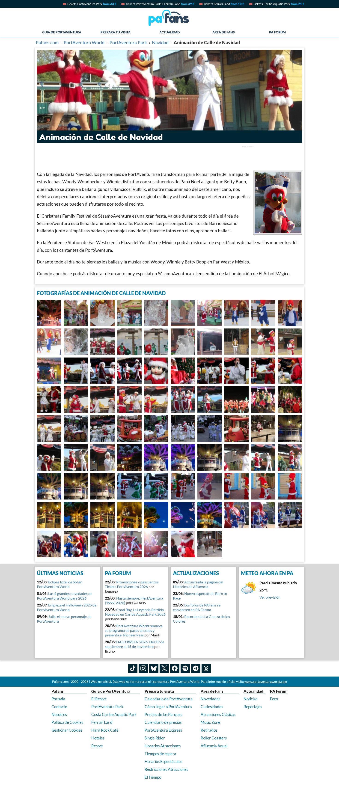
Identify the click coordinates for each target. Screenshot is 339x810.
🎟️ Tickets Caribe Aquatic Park (276, 4)
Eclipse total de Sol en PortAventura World (59, 584)
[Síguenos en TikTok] (132, 668)
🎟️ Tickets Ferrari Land (221, 4)
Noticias (250, 698)
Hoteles (97, 738)
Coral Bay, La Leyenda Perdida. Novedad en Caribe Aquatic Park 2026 (135, 611)
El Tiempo (153, 777)
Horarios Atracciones (163, 745)
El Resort (99, 698)
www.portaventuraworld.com (265, 681)
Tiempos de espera (160, 753)
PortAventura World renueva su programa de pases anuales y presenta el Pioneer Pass (134, 630)
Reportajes (253, 706)
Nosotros (59, 714)
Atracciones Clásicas (218, 714)
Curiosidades (212, 706)
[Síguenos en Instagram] (143, 668)
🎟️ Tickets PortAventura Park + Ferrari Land (157, 4)
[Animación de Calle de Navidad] (49, 313)
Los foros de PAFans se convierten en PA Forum (196, 607)
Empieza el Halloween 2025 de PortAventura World (66, 607)
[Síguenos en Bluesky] (153, 668)
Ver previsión (269, 597)
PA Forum (277, 32)
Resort (97, 745)
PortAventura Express (163, 730)
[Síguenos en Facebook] (174, 668)
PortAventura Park (107, 706)
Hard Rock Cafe (105, 730)
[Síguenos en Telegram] (195, 668)
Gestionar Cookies (66, 730)
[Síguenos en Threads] (206, 668)
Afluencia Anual (214, 745)
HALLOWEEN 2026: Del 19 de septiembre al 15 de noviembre (134, 644)
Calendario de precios (163, 722)
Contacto (59, 706)
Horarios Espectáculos (163, 761)
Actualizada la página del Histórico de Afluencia (198, 584)
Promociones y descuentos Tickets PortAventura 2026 (132, 584)
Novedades (210, 698)
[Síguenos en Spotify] (185, 668)
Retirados (209, 730)
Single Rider (155, 738)
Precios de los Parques (163, 714)
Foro (274, 698)
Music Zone (210, 722)
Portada (58, 698)
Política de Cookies (67, 722)
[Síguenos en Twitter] (164, 668)
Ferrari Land (102, 722)
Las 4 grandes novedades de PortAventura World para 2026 (64, 595)
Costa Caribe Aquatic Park (114, 714)
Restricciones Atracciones (166, 769)
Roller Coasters (214, 738)
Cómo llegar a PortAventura (168, 706)
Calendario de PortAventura (169, 698)
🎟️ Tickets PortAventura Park (89, 4)
